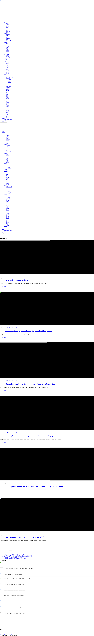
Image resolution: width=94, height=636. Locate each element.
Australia (7, 55)
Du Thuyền (5, 59)
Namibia (7, 47)
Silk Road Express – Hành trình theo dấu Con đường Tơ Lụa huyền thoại (14, 590)
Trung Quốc (8, 31)
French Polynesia (8, 57)
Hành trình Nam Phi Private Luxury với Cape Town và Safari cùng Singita (14, 613)
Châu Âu (5, 33)
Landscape (9, 79)
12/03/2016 (8, 380)
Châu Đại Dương (6, 54)
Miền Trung (8, 116)
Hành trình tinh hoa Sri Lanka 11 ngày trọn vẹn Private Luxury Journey (14, 584)
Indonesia (7, 25)
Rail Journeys (6, 171)
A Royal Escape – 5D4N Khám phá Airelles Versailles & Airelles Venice (14, 595)
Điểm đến (3, 132)
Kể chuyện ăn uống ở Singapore (18, 280)
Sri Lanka (7, 29)
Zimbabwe (7, 51)
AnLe (12, 276)
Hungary (7, 67)
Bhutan (7, 23)
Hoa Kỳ (7, 52)
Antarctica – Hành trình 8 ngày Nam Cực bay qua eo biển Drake (13, 574)
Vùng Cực (5, 58)
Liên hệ (3, 121)
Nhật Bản (7, 26)
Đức (6, 93)
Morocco (7, 45)
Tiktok (12, 634)
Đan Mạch (7, 97)
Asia (16, 276)
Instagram (8, 634)
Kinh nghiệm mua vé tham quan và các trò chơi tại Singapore (30, 436)
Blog (2, 60)
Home (3, 131)
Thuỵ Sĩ (7, 39)
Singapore (7, 140)
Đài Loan (7, 70)
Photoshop (9, 82)
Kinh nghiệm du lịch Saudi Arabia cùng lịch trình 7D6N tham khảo (12, 557)
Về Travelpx (4, 120)
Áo (6, 202)
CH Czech (7, 66)
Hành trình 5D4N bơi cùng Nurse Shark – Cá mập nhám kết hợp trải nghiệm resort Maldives (17, 562)
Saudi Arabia (8, 139)
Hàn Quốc (7, 24)
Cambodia (7, 107)
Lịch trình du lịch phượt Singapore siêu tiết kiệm (25, 537)
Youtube (4, 634)
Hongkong (7, 114)
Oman (7, 27)
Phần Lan (7, 210)
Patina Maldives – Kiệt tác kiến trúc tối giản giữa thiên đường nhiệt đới (13, 554)
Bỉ (6, 92)
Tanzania (7, 50)
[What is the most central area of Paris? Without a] (28, 622)
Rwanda (7, 48)
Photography (8, 78)
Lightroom (9, 81)
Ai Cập (7, 43)
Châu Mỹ (5, 163)
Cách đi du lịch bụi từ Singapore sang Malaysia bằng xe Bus (30, 384)
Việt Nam (7, 32)
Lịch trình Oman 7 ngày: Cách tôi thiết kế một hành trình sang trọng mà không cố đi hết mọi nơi (17, 556)
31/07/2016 (8, 276)
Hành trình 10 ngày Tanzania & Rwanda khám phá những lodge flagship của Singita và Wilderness (18, 578)
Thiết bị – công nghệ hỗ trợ (10, 77)
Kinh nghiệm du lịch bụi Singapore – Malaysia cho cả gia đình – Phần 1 (34, 486)
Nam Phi (7, 46)
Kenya (7, 44)
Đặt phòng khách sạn (9, 187)
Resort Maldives (8, 62)
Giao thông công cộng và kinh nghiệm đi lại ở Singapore (28, 331)
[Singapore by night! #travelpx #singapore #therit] (84, 622)
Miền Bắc (7, 115)
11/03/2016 (8, 432)
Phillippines (7, 111)
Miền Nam (7, 117)
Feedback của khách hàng (8, 119)
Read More (4, 286)
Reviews (19, 276)
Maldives (5, 21)
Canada (7, 53)
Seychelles (7, 49)
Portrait (9, 80)
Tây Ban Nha (8, 37)
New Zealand (8, 56)
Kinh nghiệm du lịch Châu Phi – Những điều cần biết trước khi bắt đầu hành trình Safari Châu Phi (17, 555)
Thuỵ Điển (7, 98)
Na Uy (7, 96)
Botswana (7, 155)
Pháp (6, 64)
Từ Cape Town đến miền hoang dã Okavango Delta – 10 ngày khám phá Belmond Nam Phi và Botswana (18, 568)
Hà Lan (7, 203)
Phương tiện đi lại (8, 76)
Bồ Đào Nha (8, 94)
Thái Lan (7, 30)
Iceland (7, 95)
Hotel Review (6, 61)
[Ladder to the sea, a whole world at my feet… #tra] (9, 622)
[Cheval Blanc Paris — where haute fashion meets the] (47, 622)
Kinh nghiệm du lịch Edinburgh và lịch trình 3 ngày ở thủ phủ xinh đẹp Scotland (14, 558)
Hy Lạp (7, 35)
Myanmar (7, 73)
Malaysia (7, 72)
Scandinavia (8, 34)
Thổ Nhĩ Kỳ (8, 38)
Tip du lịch (5, 74)
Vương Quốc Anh (9, 40)
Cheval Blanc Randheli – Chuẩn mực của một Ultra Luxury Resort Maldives (14, 607)
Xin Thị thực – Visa (9, 186)
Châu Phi (5, 42)
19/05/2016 (8, 327)
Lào (6, 109)
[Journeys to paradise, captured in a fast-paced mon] (65, 622)
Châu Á (5, 22)
